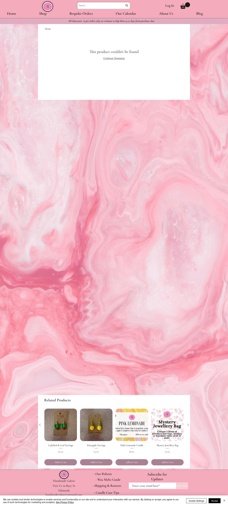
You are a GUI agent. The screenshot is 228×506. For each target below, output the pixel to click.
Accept (214, 500)
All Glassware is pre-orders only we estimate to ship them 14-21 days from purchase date (111, 21)
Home (48, 28)
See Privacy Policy (65, 502)
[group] (114, 437)
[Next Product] (188, 425)
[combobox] (103, 5)
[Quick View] (60, 425)
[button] (185, 5)
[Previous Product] (40, 425)
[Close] (224, 501)
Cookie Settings (196, 500)
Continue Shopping (114, 58)
